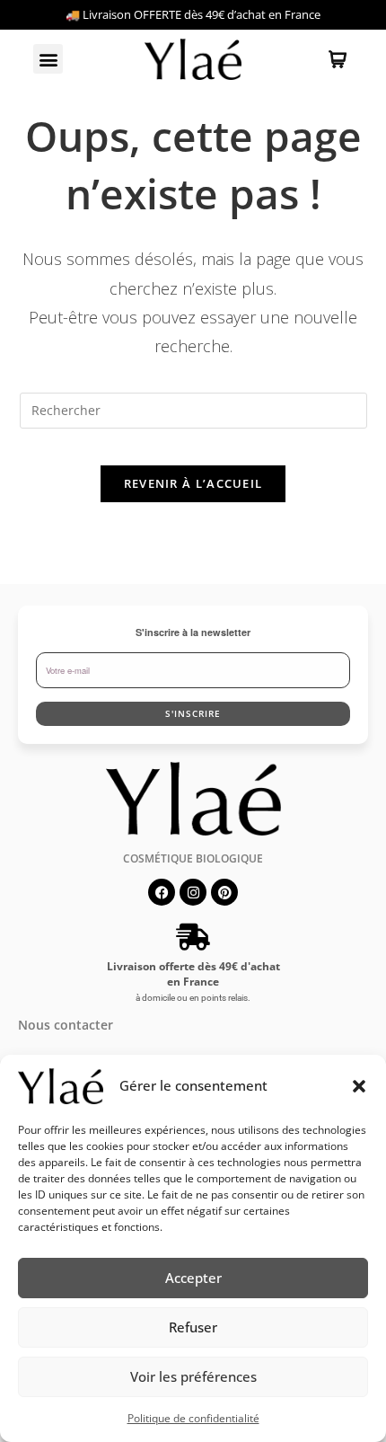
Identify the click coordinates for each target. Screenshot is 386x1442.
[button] (359, 1086)
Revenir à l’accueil (193, 483)
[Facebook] (161, 892)
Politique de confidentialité (193, 1418)
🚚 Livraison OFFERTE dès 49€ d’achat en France (193, 14)
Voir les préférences (193, 1376)
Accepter (193, 1278)
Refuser (193, 1327)
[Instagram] (193, 892)
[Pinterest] (224, 892)
